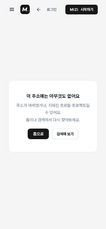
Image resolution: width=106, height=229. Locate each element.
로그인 (52, 9)
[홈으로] (25, 9)
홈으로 (38, 134)
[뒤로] (38, 9)
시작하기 (81, 9)
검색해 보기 (65, 134)
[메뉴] (11, 9)
